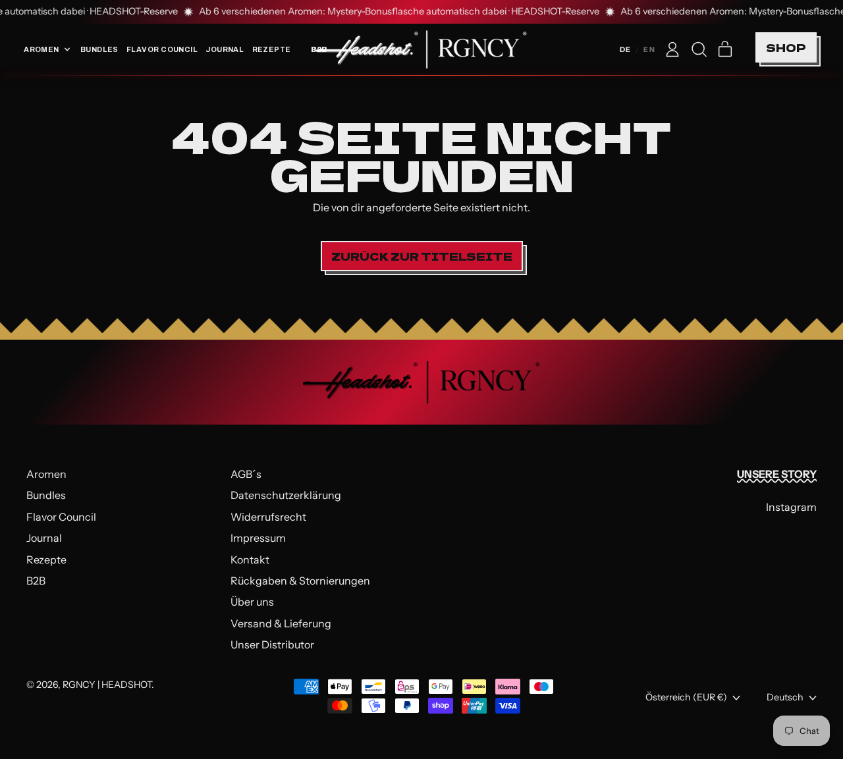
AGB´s (246, 474)
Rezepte (271, 49)
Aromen (46, 474)
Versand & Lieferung (281, 623)
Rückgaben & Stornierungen (300, 580)
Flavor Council (162, 49)
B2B (35, 580)
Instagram (791, 506)
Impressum (258, 537)
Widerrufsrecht (268, 516)
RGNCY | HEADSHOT (107, 685)
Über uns (252, 601)
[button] (699, 49)
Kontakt (250, 559)
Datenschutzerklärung (286, 495)
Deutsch (785, 697)
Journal (224, 49)
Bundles (99, 49)
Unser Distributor (272, 644)
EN (649, 49)
